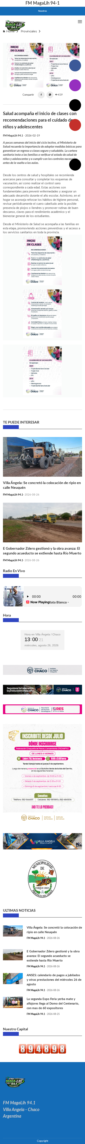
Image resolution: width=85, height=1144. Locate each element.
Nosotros (42, 11)
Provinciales (29, 31)
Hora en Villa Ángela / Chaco (42, 634)
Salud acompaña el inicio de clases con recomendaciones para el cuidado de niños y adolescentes (41, 38)
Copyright (42, 1141)
